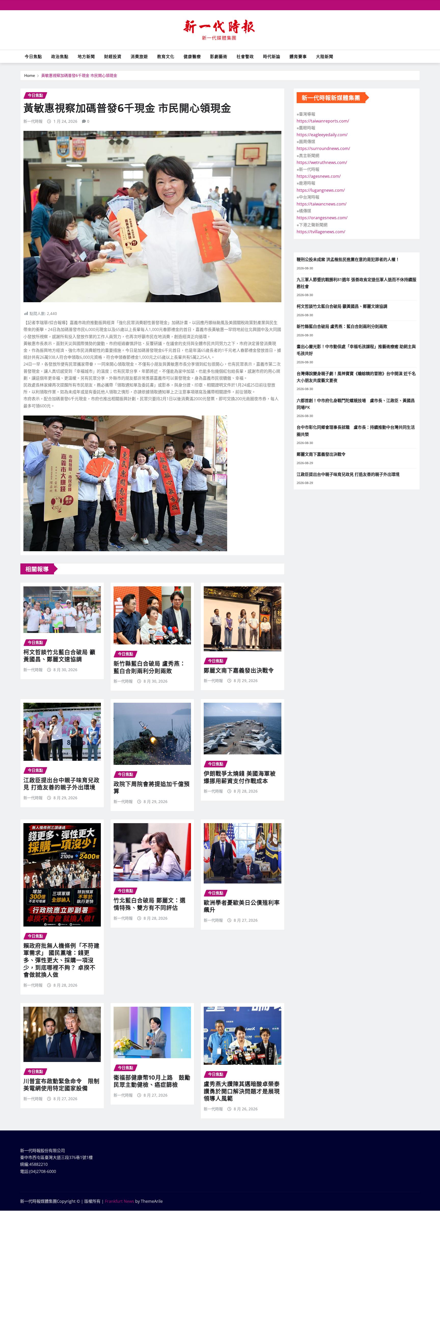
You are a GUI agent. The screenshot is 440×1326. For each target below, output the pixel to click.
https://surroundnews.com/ (323, 148)
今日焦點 (33, 56)
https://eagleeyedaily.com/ (322, 134)
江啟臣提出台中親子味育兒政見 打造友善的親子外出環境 (61, 783)
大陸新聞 (324, 56)
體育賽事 (298, 56)
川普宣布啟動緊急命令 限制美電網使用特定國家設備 (61, 1084)
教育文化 (165, 56)
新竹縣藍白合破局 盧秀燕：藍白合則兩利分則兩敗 (150, 667)
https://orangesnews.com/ (322, 217)
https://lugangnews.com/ (321, 190)
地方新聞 (86, 56)
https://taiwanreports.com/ (323, 121)
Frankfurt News (119, 1201)
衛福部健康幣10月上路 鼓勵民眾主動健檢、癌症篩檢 (152, 1081)
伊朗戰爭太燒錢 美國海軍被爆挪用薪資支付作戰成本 (240, 777)
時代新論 (271, 56)
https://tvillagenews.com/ (321, 231)
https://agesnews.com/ (319, 176)
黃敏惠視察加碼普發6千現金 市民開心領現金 (79, 75)
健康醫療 (192, 56)
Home (29, 75)
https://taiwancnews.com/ (322, 204)
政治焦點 (59, 56)
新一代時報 (33, 121)
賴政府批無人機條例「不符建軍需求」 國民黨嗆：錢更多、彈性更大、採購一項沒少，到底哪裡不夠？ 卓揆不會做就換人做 (61, 960)
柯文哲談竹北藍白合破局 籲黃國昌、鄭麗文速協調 (59, 655)
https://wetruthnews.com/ (322, 162)
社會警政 (245, 56)
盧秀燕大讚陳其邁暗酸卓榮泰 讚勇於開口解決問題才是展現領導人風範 (242, 1091)
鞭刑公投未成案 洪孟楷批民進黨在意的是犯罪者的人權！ (348, 259)
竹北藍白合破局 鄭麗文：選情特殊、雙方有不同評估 (150, 903)
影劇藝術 (218, 56)
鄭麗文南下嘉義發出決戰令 (239, 670)
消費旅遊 (139, 56)
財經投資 (112, 56)
